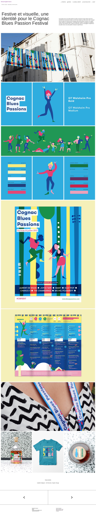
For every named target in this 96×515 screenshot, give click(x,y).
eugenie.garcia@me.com (37, 510)
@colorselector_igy (59, 509)
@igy (33, 509)
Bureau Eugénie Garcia (6, 1)
